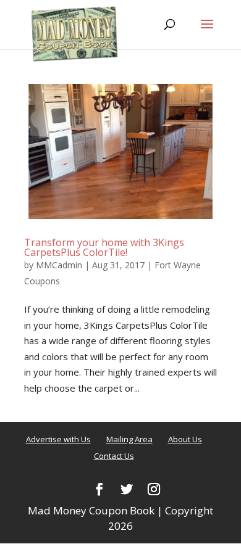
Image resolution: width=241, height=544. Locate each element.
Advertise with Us (58, 439)
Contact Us (114, 455)
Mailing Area (129, 439)
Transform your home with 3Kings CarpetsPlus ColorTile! (104, 247)
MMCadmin (59, 265)
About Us (185, 439)
